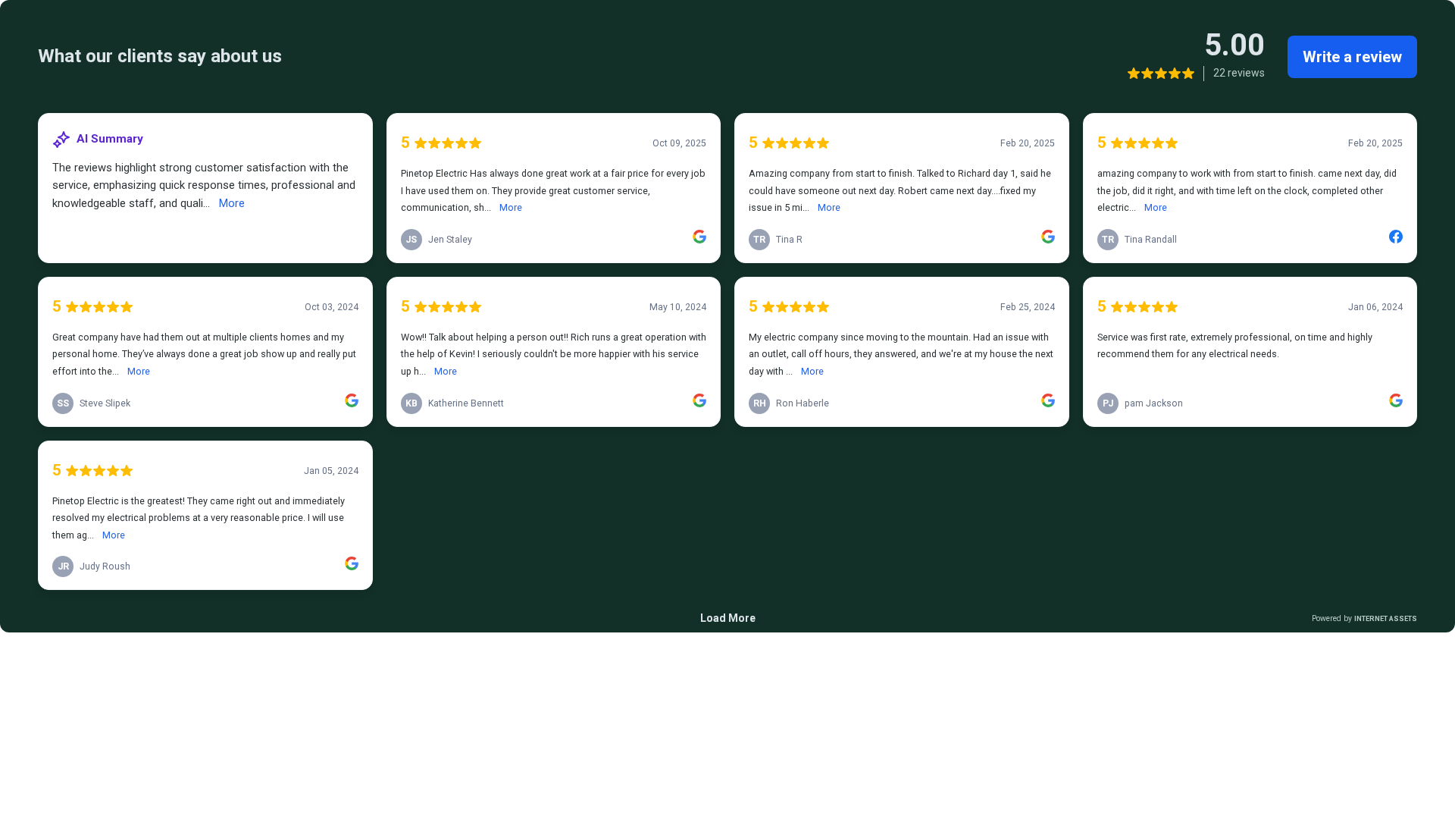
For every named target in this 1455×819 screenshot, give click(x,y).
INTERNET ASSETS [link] (1385, 618)
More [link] (232, 203)
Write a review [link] (1352, 57)
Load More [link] (728, 618)
